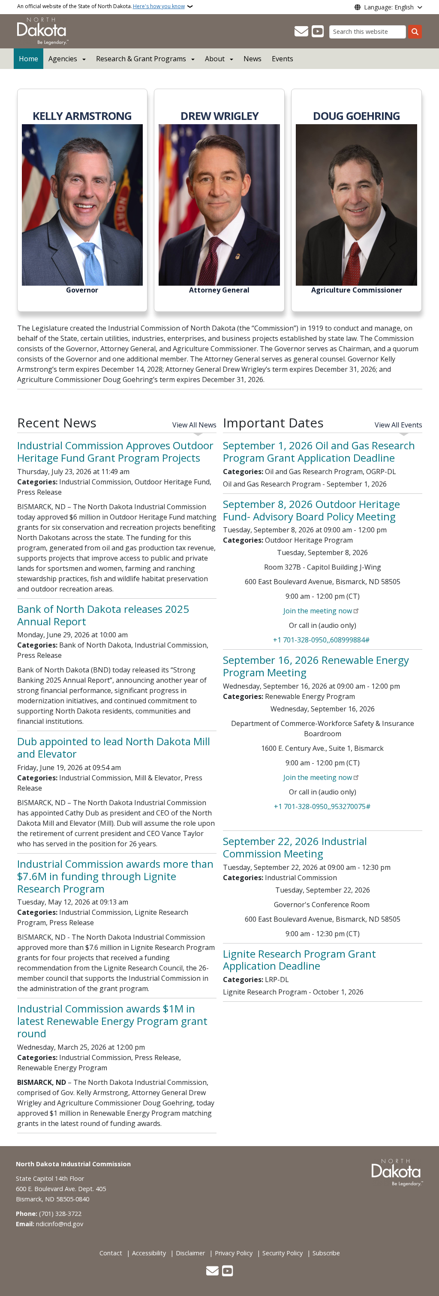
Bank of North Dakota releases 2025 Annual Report (103, 615)
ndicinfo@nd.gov (59, 1224)
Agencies (62, 58)
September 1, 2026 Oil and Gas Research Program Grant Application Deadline (319, 451)
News (253, 58)
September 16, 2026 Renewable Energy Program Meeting (316, 666)
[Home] (43, 30)
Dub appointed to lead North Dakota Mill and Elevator (113, 747)
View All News (194, 425)
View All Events (398, 425)
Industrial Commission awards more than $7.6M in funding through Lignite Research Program (115, 876)
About (215, 58)
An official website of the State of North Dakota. (101, 6)
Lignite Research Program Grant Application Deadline (299, 960)
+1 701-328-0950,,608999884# (321, 640)
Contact (110, 1253)
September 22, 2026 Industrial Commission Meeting (295, 847)
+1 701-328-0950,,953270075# (322, 806)
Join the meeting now (317, 610)
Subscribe (326, 1253)
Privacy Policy (234, 1253)
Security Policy (282, 1253)
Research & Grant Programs (141, 58)
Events (282, 58)
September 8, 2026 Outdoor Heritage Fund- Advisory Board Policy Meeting (311, 510)
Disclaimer (190, 1253)
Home (28, 58)
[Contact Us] (301, 31)
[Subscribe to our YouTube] (318, 31)
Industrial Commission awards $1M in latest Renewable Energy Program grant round (112, 1020)
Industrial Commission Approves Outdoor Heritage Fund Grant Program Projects (115, 451)
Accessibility (149, 1253)
